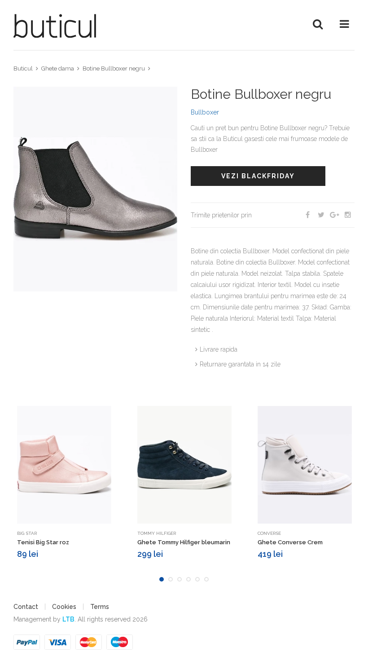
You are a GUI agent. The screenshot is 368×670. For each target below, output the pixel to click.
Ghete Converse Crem (290, 542)
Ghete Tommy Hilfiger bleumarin (183, 542)
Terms (99, 607)
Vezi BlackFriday (258, 176)
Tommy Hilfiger (156, 533)
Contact (25, 607)
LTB (68, 619)
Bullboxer (205, 112)
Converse (269, 533)
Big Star (27, 533)
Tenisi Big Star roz (43, 542)
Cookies (64, 607)
